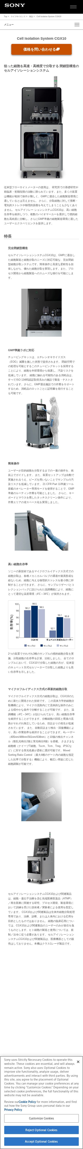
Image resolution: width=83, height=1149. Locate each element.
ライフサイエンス (18, 17)
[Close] (78, 1061)
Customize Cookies (41, 1118)
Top (5, 17)
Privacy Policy (13, 1109)
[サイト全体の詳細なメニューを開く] (73, 7)
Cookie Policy (28, 1101)
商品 (31, 17)
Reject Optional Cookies (41, 1130)
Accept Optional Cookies (41, 1141)
